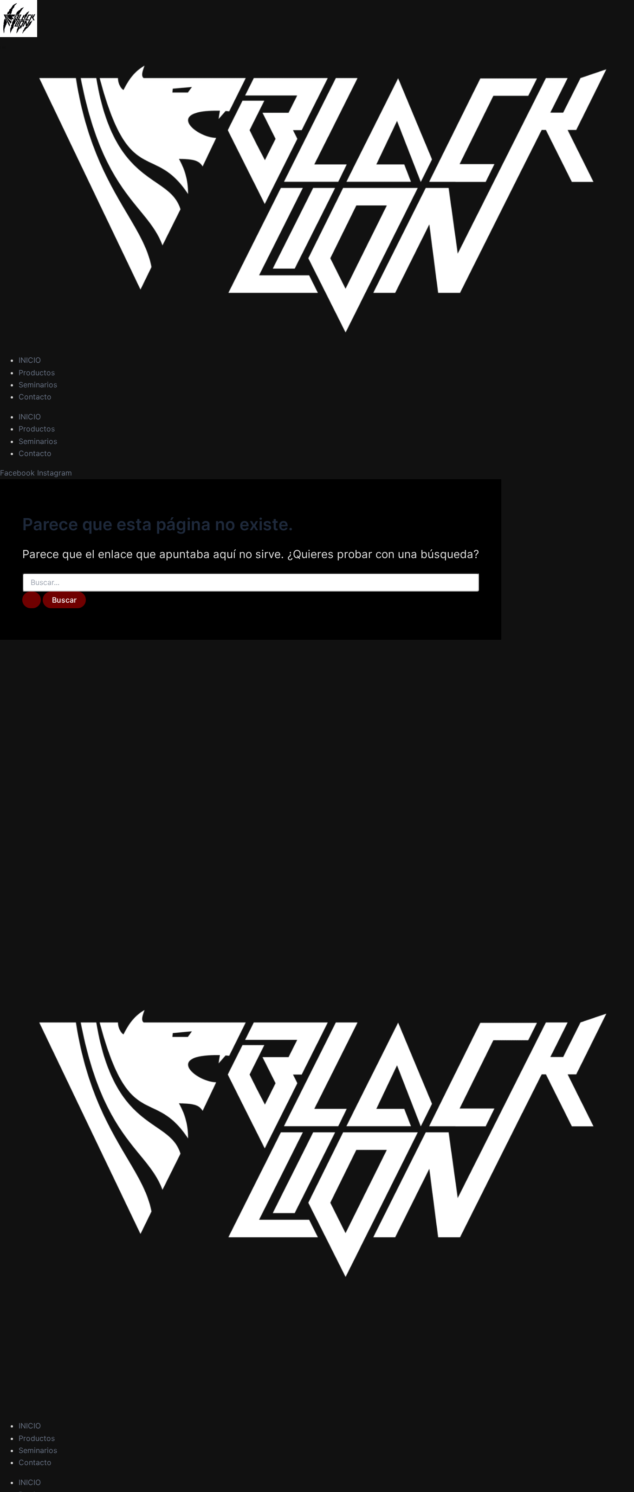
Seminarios (38, 384)
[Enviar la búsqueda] (31, 600)
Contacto (35, 396)
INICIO (30, 360)
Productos (37, 372)
